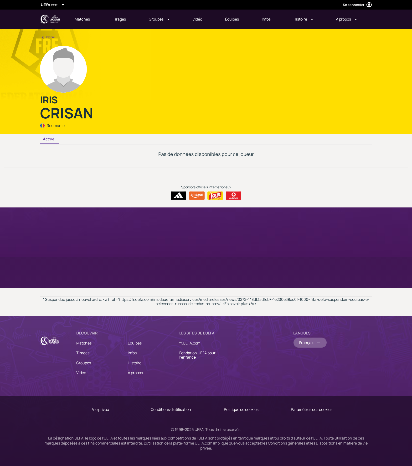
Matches (84, 343)
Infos (132, 352)
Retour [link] (50, 37)
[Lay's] (215, 195)
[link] (82, 19)
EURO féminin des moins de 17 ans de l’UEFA (50, 19)
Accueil (50, 139)
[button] (159, 19)
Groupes (83, 362)
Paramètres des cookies (311, 409)
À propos (135, 372)
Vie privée (100, 409)
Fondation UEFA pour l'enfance (197, 355)
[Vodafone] (233, 195)
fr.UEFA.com (190, 343)
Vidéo (81, 372)
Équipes (135, 343)
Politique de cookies (241, 409)
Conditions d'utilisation (171, 409)
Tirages (82, 352)
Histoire (134, 362)
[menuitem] (88, 19)
